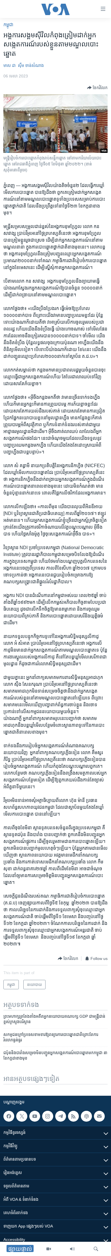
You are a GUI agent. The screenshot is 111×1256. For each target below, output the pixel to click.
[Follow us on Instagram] (47, 1116)
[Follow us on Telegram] (60, 1116)
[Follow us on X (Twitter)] (21, 1116)
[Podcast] (86, 1116)
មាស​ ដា (9, 65)
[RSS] (73, 1116)
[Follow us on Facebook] (8, 1116)
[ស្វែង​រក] (95, 1249)
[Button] (97, 87)
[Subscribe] (99, 1116)
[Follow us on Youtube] (34, 1116)
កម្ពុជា (8, 24)
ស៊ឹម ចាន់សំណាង (31, 65)
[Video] (48, 1249)
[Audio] (72, 1249)
